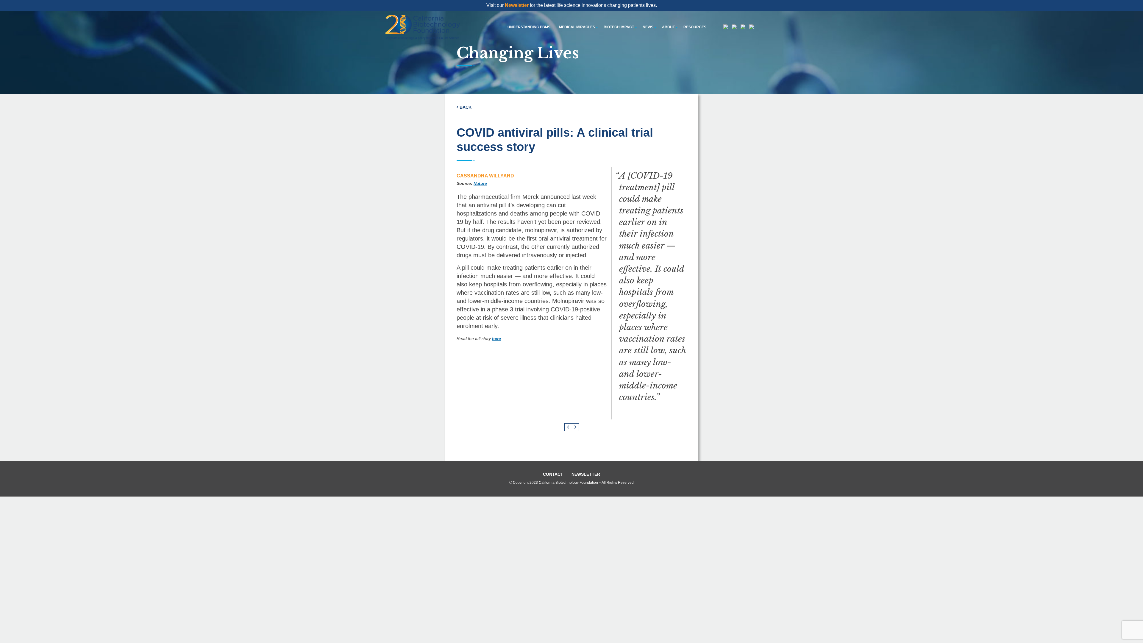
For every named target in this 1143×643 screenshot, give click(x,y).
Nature (480, 183)
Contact (553, 474)
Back (465, 107)
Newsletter (517, 5)
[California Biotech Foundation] (422, 27)
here (496, 338)
